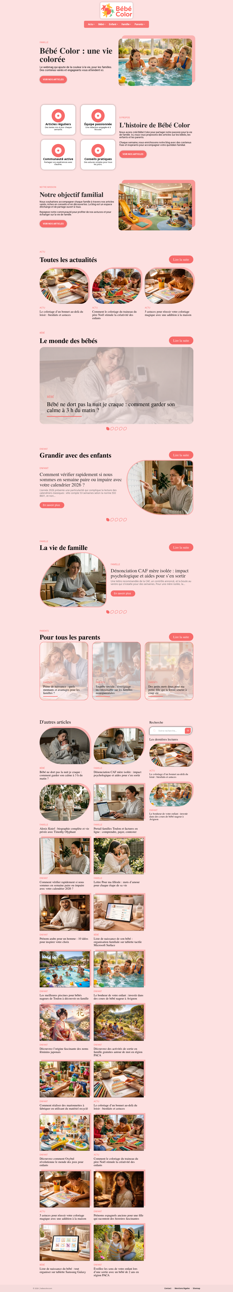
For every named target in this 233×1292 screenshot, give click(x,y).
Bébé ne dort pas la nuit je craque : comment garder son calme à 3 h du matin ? (111, 407)
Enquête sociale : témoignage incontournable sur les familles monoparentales (114, 689)
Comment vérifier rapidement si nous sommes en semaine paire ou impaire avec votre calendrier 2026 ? (81, 479)
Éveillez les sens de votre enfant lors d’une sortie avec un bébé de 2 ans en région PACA (116, 1271)
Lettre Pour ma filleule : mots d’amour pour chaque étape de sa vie (117, 883)
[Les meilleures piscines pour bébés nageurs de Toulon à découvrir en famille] (65, 969)
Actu (42, 307)
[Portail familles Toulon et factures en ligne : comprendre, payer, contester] (119, 803)
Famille (115, 564)
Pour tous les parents (70, 637)
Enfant (44, 468)
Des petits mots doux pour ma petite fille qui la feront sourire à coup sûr (167, 689)
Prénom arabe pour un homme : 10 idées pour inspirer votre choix (64, 940)
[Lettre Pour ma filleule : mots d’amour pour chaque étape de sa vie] (119, 856)
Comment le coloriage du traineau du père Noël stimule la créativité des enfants (114, 314)
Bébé (50, 396)
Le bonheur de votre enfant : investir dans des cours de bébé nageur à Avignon (118, 996)
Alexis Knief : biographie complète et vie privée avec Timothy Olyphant (64, 830)
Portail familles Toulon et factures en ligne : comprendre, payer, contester (116, 830)
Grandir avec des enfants (75, 455)
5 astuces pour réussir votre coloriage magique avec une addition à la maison (168, 313)
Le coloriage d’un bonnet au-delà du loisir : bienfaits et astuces (61, 313)
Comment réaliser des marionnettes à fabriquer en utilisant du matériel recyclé (64, 1106)
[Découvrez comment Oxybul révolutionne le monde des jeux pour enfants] (65, 1133)
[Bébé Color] (116, 10)
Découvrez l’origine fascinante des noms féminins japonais (64, 1050)
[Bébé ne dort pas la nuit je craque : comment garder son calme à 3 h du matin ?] (65, 746)
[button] (107, 428)
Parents (47, 682)
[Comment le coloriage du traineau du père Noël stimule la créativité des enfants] (116, 286)
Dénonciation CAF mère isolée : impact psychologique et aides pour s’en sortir (150, 573)
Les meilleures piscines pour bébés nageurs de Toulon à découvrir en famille (64, 996)
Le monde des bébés (68, 340)
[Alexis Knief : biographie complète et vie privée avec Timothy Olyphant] (65, 803)
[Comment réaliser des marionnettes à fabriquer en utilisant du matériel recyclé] (65, 1079)
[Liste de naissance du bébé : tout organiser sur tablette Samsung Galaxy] (65, 1243)
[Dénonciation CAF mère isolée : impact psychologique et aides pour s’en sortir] (73, 580)
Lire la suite (181, 259)
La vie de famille (64, 547)
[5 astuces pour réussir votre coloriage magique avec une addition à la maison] (169, 286)
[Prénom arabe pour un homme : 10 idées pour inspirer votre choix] (65, 913)
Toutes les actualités (68, 259)
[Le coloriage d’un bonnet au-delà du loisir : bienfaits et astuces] (64, 286)
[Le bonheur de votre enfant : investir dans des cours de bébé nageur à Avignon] (119, 969)
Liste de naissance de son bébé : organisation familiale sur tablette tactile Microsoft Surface (118, 941)
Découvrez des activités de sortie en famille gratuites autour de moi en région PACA (118, 1051)
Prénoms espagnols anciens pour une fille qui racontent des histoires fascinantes (118, 1216)
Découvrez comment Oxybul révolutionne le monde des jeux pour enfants (61, 1161)
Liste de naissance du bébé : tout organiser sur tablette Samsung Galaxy (63, 1270)
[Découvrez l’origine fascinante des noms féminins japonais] (65, 1023)
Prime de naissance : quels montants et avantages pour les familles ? (61, 689)
